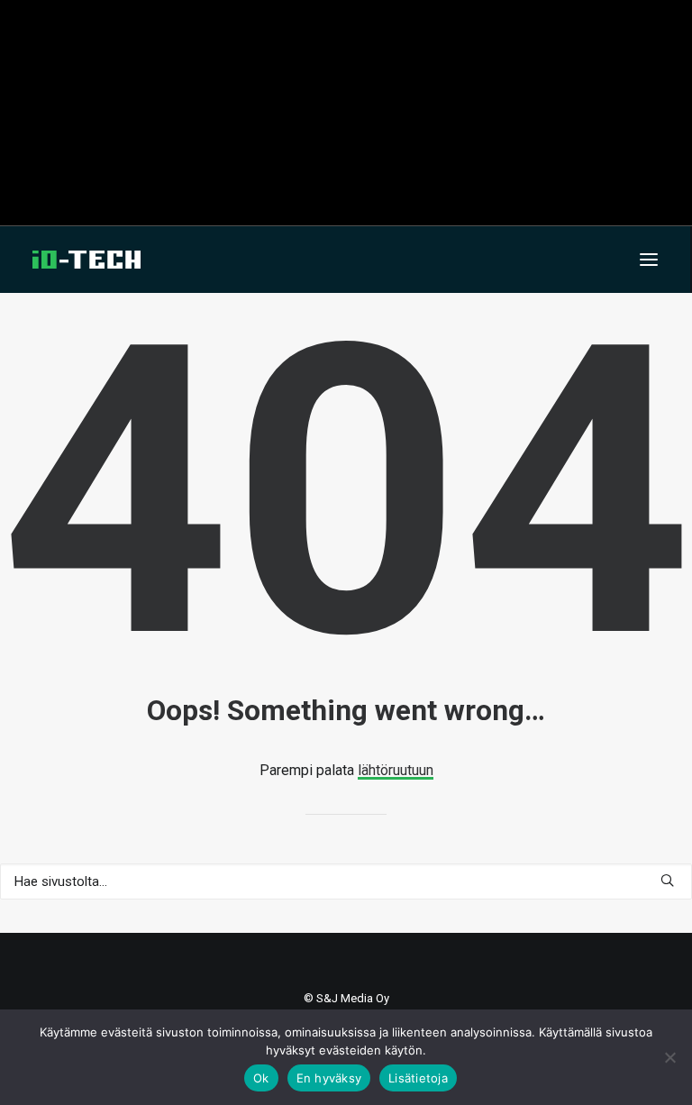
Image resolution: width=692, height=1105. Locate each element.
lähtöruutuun (395, 770)
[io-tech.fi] (86, 260)
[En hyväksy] (669, 1057)
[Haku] (346, 881)
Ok (261, 1078)
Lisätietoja (418, 1078)
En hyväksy (329, 1078)
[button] (648, 259)
